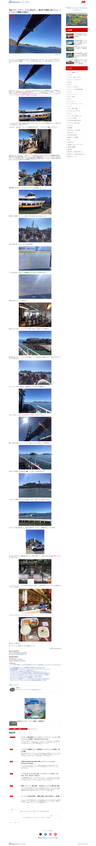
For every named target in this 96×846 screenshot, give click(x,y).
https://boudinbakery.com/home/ (17, 660)
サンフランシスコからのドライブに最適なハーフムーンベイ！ (26, 677)
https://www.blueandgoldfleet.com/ (18, 654)
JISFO (17, 687)
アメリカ (12, 728)
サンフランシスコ (24, 728)
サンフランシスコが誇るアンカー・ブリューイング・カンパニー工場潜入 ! (30, 674)
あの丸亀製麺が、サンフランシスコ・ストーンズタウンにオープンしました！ (30, 669)
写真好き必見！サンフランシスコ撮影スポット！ (23, 670)
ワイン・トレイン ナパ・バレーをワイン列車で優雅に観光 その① (28, 680)
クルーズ (17, 728)
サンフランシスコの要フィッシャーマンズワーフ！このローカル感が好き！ (30, 678)
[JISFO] (12, 689)
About (11, 684)
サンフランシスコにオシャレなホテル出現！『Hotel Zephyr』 (26, 676)
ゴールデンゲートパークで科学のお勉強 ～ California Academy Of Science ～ (30, 673)
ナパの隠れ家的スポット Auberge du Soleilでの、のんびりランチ (27, 667)
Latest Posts (15, 684)
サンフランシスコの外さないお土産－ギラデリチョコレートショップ (28, 671)
